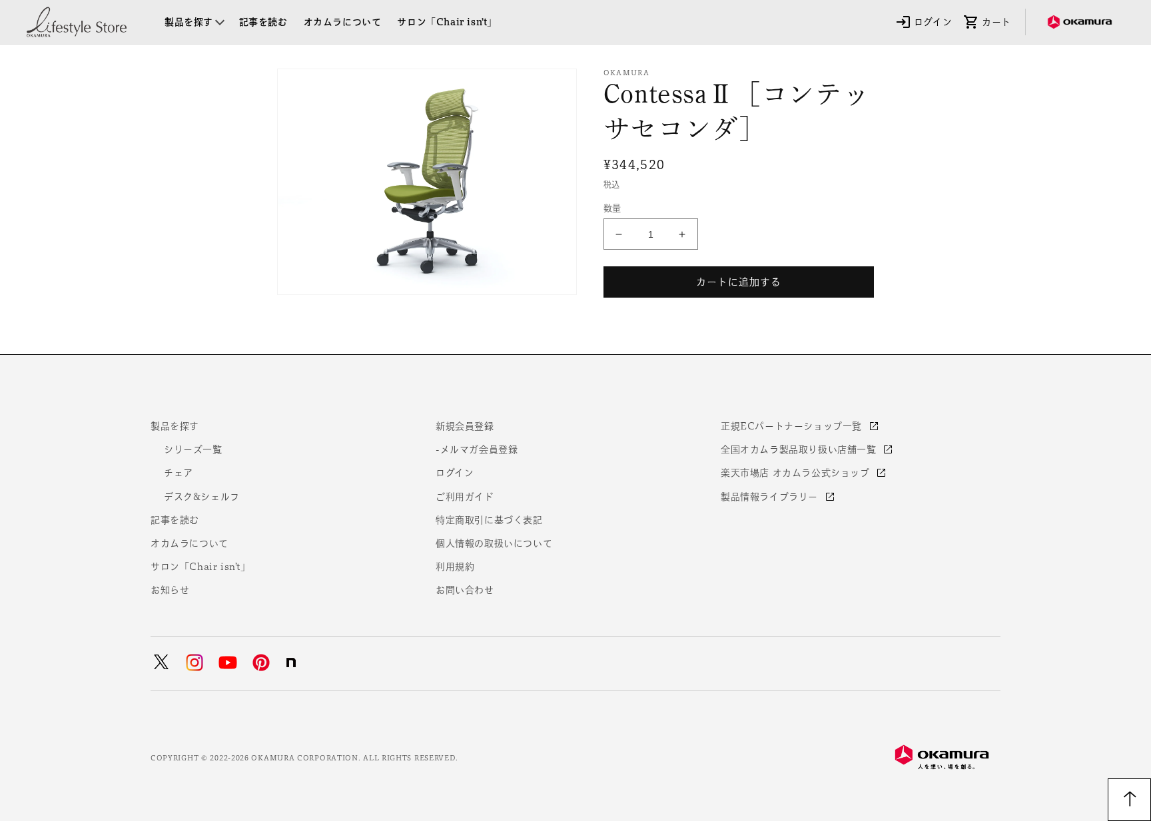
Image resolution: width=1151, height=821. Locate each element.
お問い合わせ (465, 590)
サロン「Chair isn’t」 (200, 566)
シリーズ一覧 (193, 449)
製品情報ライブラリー (771, 496)
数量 (612, 208)
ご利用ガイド (465, 496)
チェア (178, 472)
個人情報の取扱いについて (494, 543)
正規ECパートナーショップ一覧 (793, 426)
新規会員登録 (465, 426)
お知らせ (170, 590)
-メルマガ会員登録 (477, 449)
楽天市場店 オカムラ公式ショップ (797, 472)
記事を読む (175, 520)
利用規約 (455, 566)
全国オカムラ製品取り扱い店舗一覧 (800, 449)
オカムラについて (189, 543)
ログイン (455, 472)
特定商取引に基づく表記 (489, 520)
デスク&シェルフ (202, 496)
